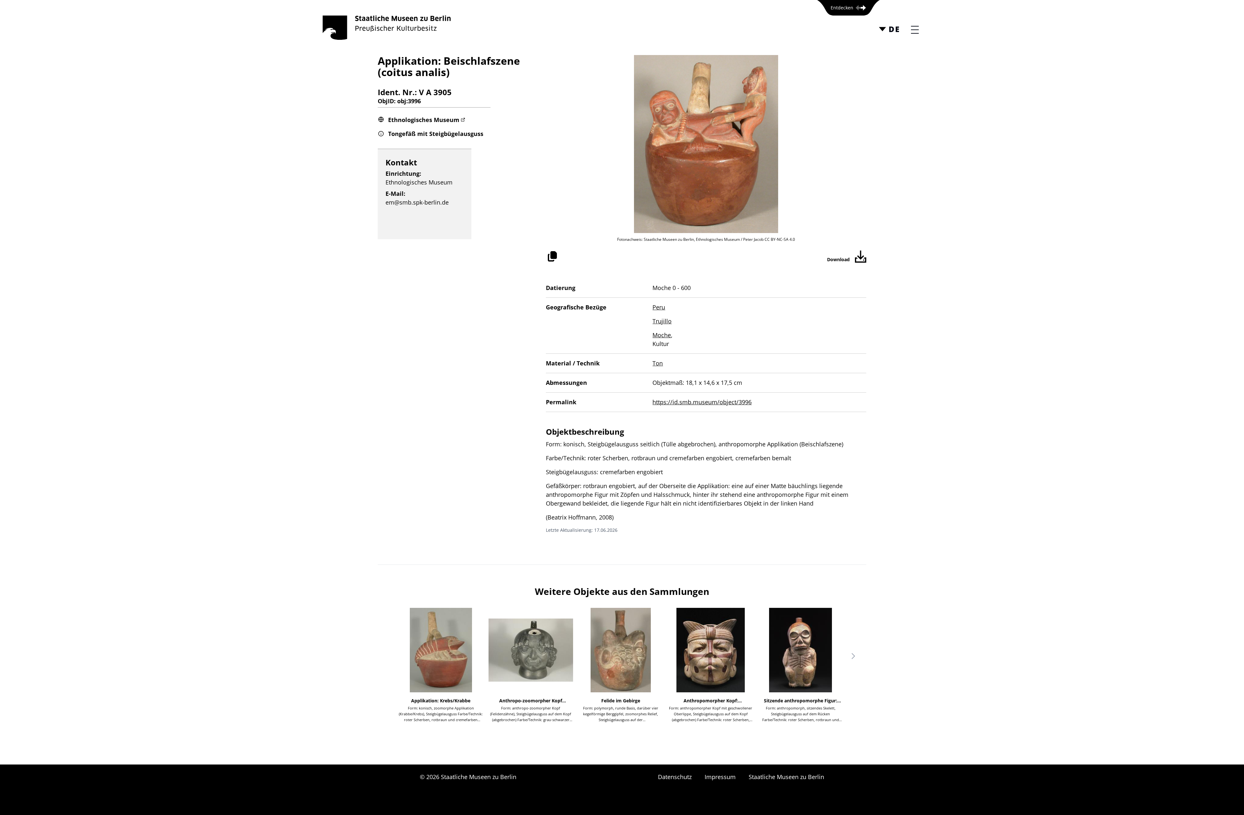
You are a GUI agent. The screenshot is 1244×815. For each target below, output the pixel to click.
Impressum (720, 777)
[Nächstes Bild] (853, 656)
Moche (661, 335)
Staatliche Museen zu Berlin (786, 777)
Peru (658, 307)
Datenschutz (675, 777)
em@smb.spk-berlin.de (417, 202)
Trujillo (662, 321)
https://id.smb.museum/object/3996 (702, 402)
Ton (657, 363)
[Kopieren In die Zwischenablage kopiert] (552, 256)
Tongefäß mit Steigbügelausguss (435, 134)
